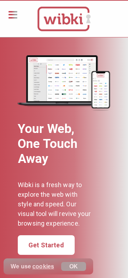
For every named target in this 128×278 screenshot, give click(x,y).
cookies (43, 266)
